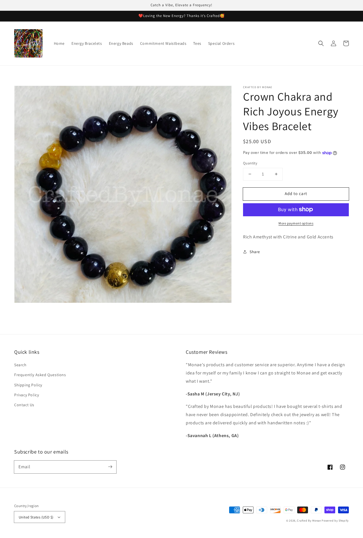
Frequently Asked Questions (40, 374)
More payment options (295, 223)
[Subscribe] (110, 467)
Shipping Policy (28, 384)
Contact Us (24, 404)
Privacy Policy (26, 394)
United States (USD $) (36, 517)
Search (20, 364)
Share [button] (255, 251)
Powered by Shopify (335, 520)
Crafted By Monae (309, 520)
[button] (321, 43)
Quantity (250, 163)
